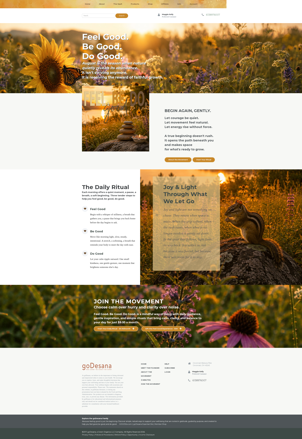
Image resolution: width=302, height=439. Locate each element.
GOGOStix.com (125, 424)
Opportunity (133, 435)
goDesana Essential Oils (143, 424)
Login (167, 372)
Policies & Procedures (104, 435)
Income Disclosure (147, 435)
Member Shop (160, 424)
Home (143, 364)
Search (122, 16)
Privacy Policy (87, 435)
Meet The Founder (150, 368)
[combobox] (98, 16)
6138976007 (213, 14)
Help (167, 364)
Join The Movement (150, 384)
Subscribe (170, 368)
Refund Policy (120, 435)
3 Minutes (146, 380)
